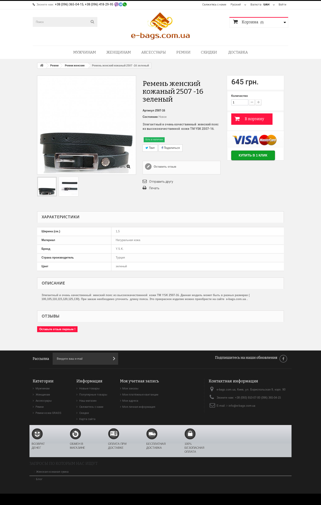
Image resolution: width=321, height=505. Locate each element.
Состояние (150, 116)
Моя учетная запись (139, 381)
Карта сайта (87, 419)
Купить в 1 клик (253, 155)
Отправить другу (161, 181)
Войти (282, 4)
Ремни (183, 52)
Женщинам (118, 52)
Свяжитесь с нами (214, 4)
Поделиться (171, 147)
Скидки (209, 52)
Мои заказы (130, 388)
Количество (239, 95)
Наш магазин (88, 400)
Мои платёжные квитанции (140, 394)
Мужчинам (84, 52)
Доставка (238, 52)
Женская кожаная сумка (52, 471)
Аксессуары (153, 52)
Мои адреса (130, 400)
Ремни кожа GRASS (48, 413)
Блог (39, 479)
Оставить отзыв (164, 166)
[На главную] (42, 65)
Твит (151, 147)
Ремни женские (75, 65)
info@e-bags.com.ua (242, 405)
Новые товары (89, 388)
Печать (154, 188)
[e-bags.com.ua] (160, 25)
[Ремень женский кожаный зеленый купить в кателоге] (47, 186)
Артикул (148, 110)
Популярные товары (93, 394)
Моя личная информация (138, 406)
